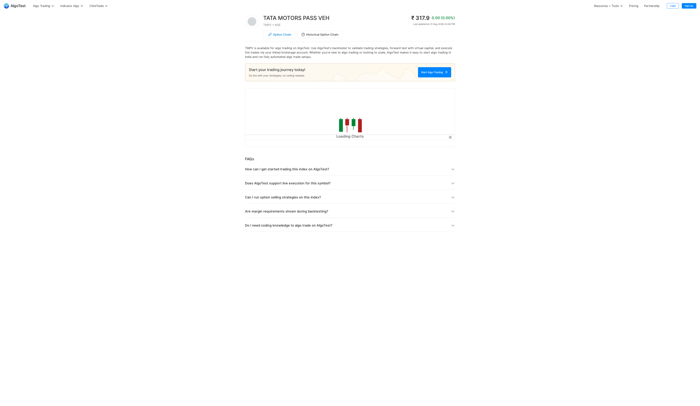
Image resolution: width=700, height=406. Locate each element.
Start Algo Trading (432, 72)
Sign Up (689, 5)
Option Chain (282, 34)
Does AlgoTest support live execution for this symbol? (287, 183)
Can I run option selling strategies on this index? (283, 197)
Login (673, 5)
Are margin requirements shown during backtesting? (286, 211)
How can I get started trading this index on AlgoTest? (287, 169)
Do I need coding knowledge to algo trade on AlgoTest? (288, 225)
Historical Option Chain (322, 34)
